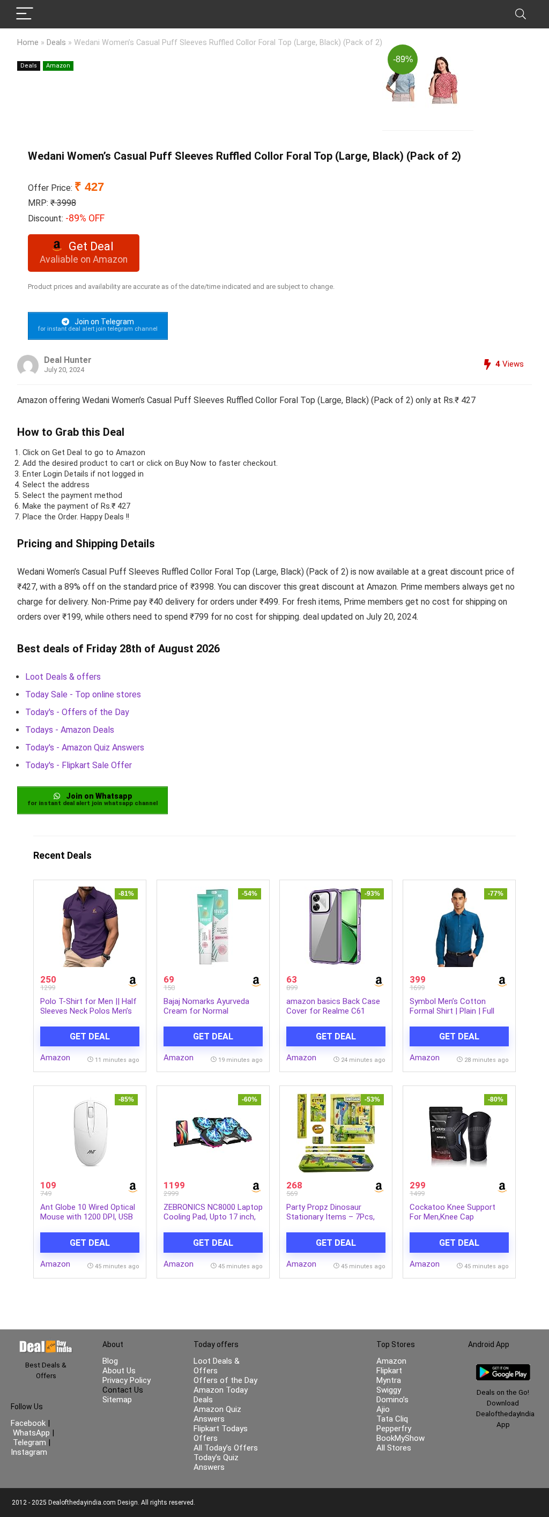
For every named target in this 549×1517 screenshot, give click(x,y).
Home (28, 42)
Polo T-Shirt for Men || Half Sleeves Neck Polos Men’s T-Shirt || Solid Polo (88, 1011)
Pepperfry (393, 1428)
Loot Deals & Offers (217, 1365)
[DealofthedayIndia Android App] (503, 1369)
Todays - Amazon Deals (69, 730)
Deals (56, 42)
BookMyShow (400, 1438)
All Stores (393, 1448)
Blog (110, 1361)
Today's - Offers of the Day (77, 712)
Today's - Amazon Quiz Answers (84, 747)
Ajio (383, 1409)
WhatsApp (31, 1433)
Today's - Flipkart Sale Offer (78, 765)
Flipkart (389, 1370)
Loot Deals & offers (63, 677)
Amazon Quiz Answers (217, 1414)
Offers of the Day (225, 1380)
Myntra (388, 1380)
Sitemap (117, 1399)
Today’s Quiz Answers (216, 1462)
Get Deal (90, 1036)
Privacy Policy (126, 1380)
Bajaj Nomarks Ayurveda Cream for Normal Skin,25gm (206, 1011)
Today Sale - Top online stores (83, 694)
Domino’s (392, 1399)
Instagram (29, 1452)
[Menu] (25, 14)
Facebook (29, 1423)
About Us (119, 1370)
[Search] (520, 14)
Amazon (58, 65)
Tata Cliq (392, 1419)
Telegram (29, 1442)
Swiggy (388, 1390)
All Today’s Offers (226, 1448)
